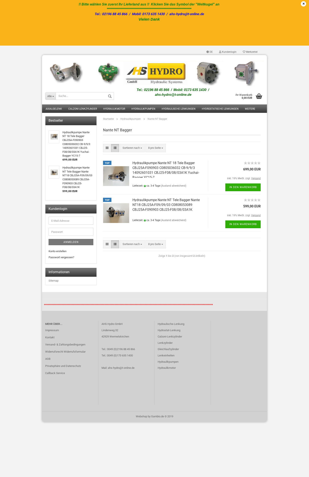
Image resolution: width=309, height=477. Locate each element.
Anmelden (71, 242)
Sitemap (53, 280)
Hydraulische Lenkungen (178, 108)
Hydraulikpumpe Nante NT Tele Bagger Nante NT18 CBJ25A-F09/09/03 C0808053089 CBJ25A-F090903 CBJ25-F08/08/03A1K (166, 205)
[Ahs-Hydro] (154, 71)
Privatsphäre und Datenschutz (63, 366)
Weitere (250, 108)
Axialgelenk (54, 108)
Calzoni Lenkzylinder (82, 108)
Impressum (52, 330)
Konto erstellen (57, 251)
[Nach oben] (297, 471)
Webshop (141, 416)
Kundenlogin (228, 51)
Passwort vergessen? (61, 257)
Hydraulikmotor (114, 108)
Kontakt (49, 337)
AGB (47, 358)
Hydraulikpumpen (143, 108)
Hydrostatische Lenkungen (220, 108)
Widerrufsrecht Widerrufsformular (65, 351)
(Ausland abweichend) (173, 185)
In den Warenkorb (243, 187)
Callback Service (55, 373)
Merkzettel (251, 51)
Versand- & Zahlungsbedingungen (65, 344)
